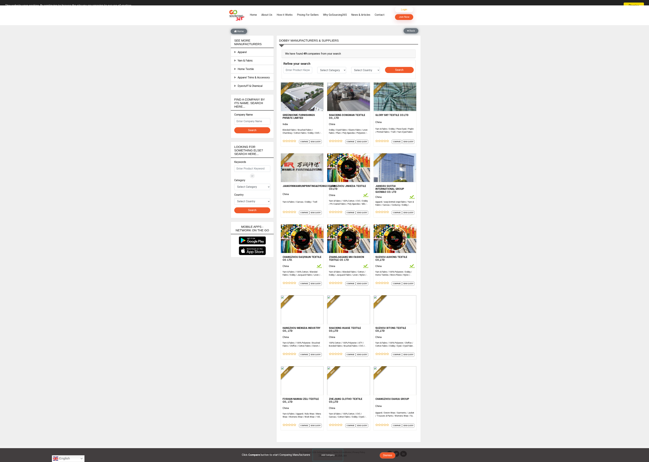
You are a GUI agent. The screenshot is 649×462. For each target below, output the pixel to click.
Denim (315, 346)
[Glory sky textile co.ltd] (395, 96)
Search (252, 130)
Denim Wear (389, 413)
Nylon (362, 275)
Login (404, 9)
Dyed (399, 346)
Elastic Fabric (355, 130)
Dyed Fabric (341, 130)
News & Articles (360, 14)
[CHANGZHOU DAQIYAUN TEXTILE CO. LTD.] (302, 238)
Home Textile (245, 69)
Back (412, 30)
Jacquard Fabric (304, 275)
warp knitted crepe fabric (395, 202)
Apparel (241, 52)
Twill (393, 132)
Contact (379, 14)
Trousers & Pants (385, 416)
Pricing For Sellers (308, 14)
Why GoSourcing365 (335, 14)
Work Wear (310, 417)
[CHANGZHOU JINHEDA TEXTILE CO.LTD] (348, 167)
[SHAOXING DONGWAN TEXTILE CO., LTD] (348, 96)
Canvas (299, 202)
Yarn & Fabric (244, 60)
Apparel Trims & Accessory (253, 77)
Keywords (240, 162)
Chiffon (293, 346)
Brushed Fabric (304, 130)
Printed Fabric (383, 132)
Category (239, 180)
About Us (266, 14)
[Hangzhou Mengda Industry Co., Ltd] (302, 309)
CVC (358, 201)
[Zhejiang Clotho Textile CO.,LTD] (348, 380)
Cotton (361, 272)
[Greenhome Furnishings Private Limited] (302, 96)
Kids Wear (309, 414)
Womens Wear (296, 417)
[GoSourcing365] (236, 15)
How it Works (285, 14)
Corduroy (396, 205)
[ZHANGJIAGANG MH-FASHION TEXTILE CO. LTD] (348, 238)
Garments (401, 413)
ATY (360, 343)
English (64, 458)
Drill (317, 133)
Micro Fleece (396, 275)
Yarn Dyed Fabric (405, 132)
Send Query (315, 142)
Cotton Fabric (300, 133)
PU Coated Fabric (338, 204)
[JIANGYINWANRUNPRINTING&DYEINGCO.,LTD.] (302, 167)
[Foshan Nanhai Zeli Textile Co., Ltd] (302, 380)
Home (254, 14)
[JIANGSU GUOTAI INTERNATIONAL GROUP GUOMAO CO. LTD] (395, 167)
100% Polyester (396, 272)
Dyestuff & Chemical (249, 86)
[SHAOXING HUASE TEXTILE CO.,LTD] (348, 309)
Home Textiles (382, 275)
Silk (363, 204)
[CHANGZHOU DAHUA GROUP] (395, 380)
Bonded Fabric (335, 346)
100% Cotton (348, 201)
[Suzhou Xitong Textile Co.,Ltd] (395, 309)
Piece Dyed (401, 129)
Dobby (311, 133)
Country (239, 194)
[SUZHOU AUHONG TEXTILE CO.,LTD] (395, 238)
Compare (304, 142)
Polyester (361, 133)
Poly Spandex (349, 133)
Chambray (287, 133)
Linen (316, 275)
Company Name (243, 114)
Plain (338, 133)
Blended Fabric (289, 130)
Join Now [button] (404, 16)
